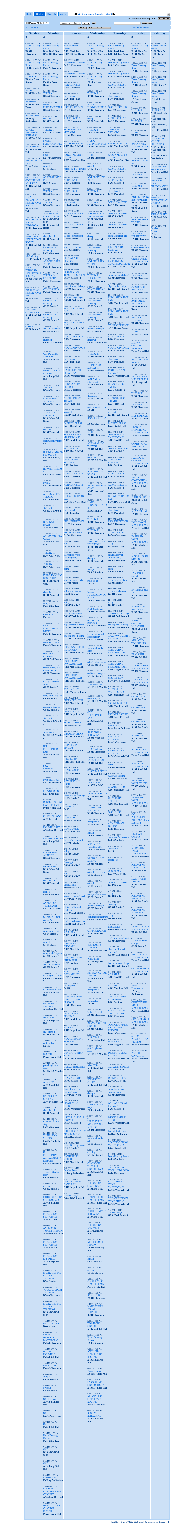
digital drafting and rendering (72, 908)
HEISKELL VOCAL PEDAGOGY (53, 453)
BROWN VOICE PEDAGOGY (116, 752)
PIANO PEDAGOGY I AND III (97, 505)
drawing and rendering (74, 636)
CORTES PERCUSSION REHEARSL (32, 132)
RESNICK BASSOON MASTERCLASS (51, 1337)
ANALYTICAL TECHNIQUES (50, 904)
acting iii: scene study (52, 931)
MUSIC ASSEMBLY (74, 722)
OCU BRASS (70, 817)
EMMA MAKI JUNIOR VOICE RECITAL (33, 239)
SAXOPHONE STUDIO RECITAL (96, 1383)
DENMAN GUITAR (73, 1078)
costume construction (52, 440)
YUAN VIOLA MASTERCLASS (116, 690)
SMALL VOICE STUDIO (71, 1104)
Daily (29, 14)
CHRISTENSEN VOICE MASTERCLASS (75, 1132)
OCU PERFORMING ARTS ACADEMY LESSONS (52, 1156)
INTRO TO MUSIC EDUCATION (52, 576)
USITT (111, 764)
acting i (46, 166)
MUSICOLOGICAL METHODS (73, 131)
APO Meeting (31, 256)
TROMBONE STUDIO (93, 1324)
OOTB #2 (29, 326)
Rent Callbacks (32, 146)
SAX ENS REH (94, 782)
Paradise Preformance (156, 230)
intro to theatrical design (74, 613)
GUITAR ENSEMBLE (49, 1353)
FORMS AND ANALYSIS (50, 400)
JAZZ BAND (70, 1027)
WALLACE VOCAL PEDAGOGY (117, 1104)
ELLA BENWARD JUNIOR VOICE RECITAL (33, 271)
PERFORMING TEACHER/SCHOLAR (75, 273)
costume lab (48, 1043)
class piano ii (69, 202)
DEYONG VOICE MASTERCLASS (140, 928)
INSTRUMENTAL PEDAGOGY (72, 371)
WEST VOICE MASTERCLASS (139, 765)
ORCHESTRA (70, 759)
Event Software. (146, 1522)
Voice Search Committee (75, 168)
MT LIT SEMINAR (73, 532)
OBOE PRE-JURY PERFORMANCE (159, 168)
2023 (109, 14)
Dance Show (31, 76)
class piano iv (49, 880)
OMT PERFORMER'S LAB (51, 749)
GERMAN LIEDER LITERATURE (73, 959)
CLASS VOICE (71, 770)
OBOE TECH (49, 1365)
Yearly (63, 14)
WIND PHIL (49, 1017)
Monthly (51, 14)
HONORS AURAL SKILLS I (73, 385)
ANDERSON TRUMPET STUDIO (53, 1229)
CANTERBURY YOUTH (71, 1158)
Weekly (40, 14)
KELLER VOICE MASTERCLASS (139, 378)
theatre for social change (74, 286)
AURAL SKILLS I (72, 85)
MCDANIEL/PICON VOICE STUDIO (118, 1200)
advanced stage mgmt (73, 297)
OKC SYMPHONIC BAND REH (73, 1183)
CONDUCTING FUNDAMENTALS (73, 662)
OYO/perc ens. (50, 1399)
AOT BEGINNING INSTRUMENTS (52, 215)
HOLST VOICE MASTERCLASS (139, 524)
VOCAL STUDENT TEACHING (52, 1291)
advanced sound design (118, 613)
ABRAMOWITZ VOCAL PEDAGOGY (33, 222)
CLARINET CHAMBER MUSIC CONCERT (53, 1491)
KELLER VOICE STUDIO (95, 1243)
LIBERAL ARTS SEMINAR (71, 259)
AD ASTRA (49, 1082)
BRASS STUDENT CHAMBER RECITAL (52, 1508)
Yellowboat (30, 90)
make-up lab (48, 614)
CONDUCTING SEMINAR (51, 355)
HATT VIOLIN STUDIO (138, 880)
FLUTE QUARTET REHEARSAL (96, 1212)
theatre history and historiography (51, 669)
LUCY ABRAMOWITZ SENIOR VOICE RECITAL (33, 201)
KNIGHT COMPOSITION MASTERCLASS (139, 480)
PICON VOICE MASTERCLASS (139, 751)
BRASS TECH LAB (73, 143)
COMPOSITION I (51, 289)
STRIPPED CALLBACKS (32, 311)
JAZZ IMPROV (71, 689)
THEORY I (48, 93)
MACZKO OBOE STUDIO (139, 557)
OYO (45, 1413)
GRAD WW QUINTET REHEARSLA (75, 648)
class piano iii (49, 236)
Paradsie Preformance (118, 1131)
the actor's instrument (73, 224)
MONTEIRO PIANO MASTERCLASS (118, 1144)
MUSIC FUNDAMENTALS (52, 106)
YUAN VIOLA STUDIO (50, 1137)
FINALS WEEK (158, 110)
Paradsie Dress (50, 1477)
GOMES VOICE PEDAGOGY (139, 445)
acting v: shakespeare (52, 695)
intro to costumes (95, 684)
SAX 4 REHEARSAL (50, 767)
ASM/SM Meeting (116, 776)
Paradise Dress (32, 115)
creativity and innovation (49, 655)
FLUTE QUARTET (140, 497)
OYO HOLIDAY (51, 1323)
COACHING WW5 (52, 816)
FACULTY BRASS (73, 423)
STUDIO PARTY (159, 214)
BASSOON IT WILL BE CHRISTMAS (157, 141)
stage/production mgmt (74, 624)
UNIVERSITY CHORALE (50, 1097)
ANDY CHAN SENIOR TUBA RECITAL (94, 1354)
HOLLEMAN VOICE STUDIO (139, 782)
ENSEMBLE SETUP (53, 827)
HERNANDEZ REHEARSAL (94, 733)
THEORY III (49, 387)
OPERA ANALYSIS (73, 213)
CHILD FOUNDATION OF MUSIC (52, 628)
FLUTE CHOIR (71, 448)
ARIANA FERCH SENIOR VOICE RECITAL (95, 1399)
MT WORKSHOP (51, 791)
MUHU (46, 155)
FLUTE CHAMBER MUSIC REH (137, 623)
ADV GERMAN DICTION (72, 783)
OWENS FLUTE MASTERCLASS (116, 436)
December (99, 14)
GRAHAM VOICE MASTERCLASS (140, 970)
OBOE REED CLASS (118, 448)
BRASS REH (49, 866)
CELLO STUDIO (95, 1012)
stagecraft (47, 339)
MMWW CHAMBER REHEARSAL (138, 346)
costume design (71, 1195)
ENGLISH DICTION (74, 521)
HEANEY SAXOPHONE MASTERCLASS (139, 430)
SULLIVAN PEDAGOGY (114, 738)
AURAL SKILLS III (73, 336)
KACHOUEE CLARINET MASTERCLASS (139, 460)
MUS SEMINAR (51, 642)
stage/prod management (74, 896)
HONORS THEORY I (136, 319)
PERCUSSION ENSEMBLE (50, 1257)
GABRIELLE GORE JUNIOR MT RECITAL (33, 180)
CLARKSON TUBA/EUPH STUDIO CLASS (95, 1166)
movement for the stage (74, 795)
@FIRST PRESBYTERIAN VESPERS (140, 1039)
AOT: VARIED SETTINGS (50, 414)
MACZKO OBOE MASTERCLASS (95, 1198)
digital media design (117, 286)
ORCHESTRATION (73, 107)
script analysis (49, 732)
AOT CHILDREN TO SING (51, 263)
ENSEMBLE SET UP (53, 838)
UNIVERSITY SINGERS (50, 1005)
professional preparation (74, 921)
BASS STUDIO (94, 1295)
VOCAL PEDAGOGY (74, 347)
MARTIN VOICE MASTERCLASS (139, 681)
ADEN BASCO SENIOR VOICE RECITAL (33, 293)
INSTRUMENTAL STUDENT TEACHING (52, 1276)
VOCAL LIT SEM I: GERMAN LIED (73, 973)
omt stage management (53, 975)
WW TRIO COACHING (137, 1054)
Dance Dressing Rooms (74, 62)
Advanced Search (141, 27)
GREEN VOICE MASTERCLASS (139, 260)
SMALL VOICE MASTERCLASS (139, 956)
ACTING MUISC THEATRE (51, 495)
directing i (47, 1186)
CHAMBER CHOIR (52, 989)
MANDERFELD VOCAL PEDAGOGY (95, 1309)
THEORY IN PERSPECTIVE (50, 277)
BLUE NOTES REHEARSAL (94, 1414)
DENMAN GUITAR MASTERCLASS (53, 803)
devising (47, 1388)
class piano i (48, 118)
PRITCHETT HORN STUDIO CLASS (53, 1198)
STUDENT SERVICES (119, 325)
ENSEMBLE (49, 1054)
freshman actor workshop (49, 249)
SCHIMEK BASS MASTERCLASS (72, 436)
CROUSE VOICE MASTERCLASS (95, 1282)
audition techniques (51, 328)
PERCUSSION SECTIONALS (50, 1215)
